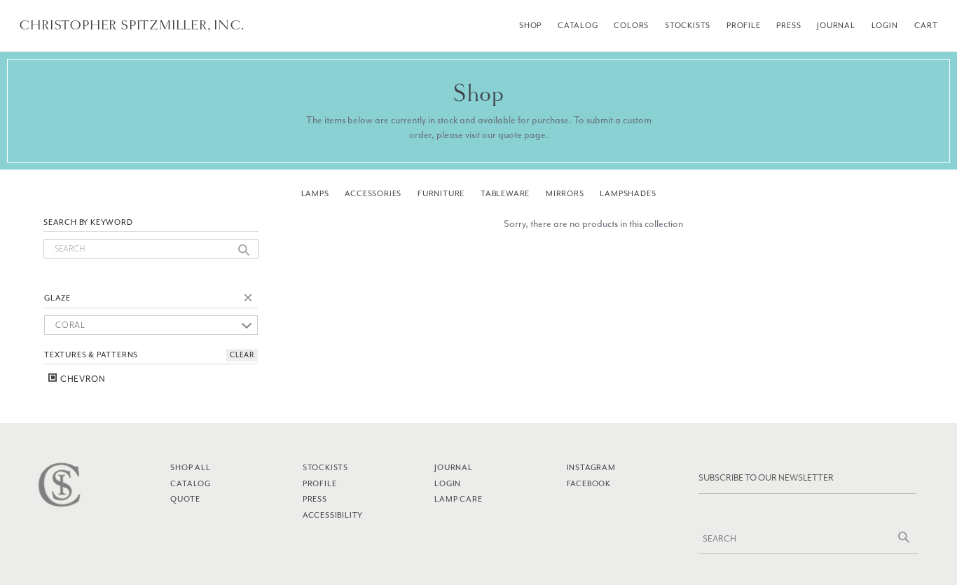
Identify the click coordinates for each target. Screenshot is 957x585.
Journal (836, 25)
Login (885, 25)
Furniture (441, 193)
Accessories (373, 193)
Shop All (190, 467)
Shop (530, 25)
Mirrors (565, 193)
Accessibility (333, 515)
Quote (185, 499)
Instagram (591, 467)
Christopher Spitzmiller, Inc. (131, 25)
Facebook (589, 483)
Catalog (578, 25)
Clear (251, 300)
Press (788, 25)
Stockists (687, 25)
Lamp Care (458, 499)
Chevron (81, 379)
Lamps (315, 193)
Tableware (505, 193)
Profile (744, 25)
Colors (631, 25)
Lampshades (628, 193)
